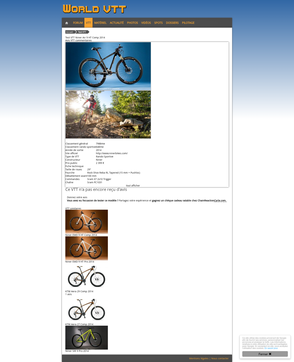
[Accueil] (66, 23)
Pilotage (188, 23)
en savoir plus (220, 201)
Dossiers (172, 23)
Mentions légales (199, 358)
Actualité (117, 23)
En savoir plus (271, 348)
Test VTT (82, 32)
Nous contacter (220, 358)
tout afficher (133, 185)
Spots (158, 23)
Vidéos (146, 23)
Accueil (69, 32)
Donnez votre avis (77, 197)
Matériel (100, 23)
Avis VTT (70, 40)
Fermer (264, 354)
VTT (88, 23)
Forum (78, 23)
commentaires (83, 40)
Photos (132, 23)
